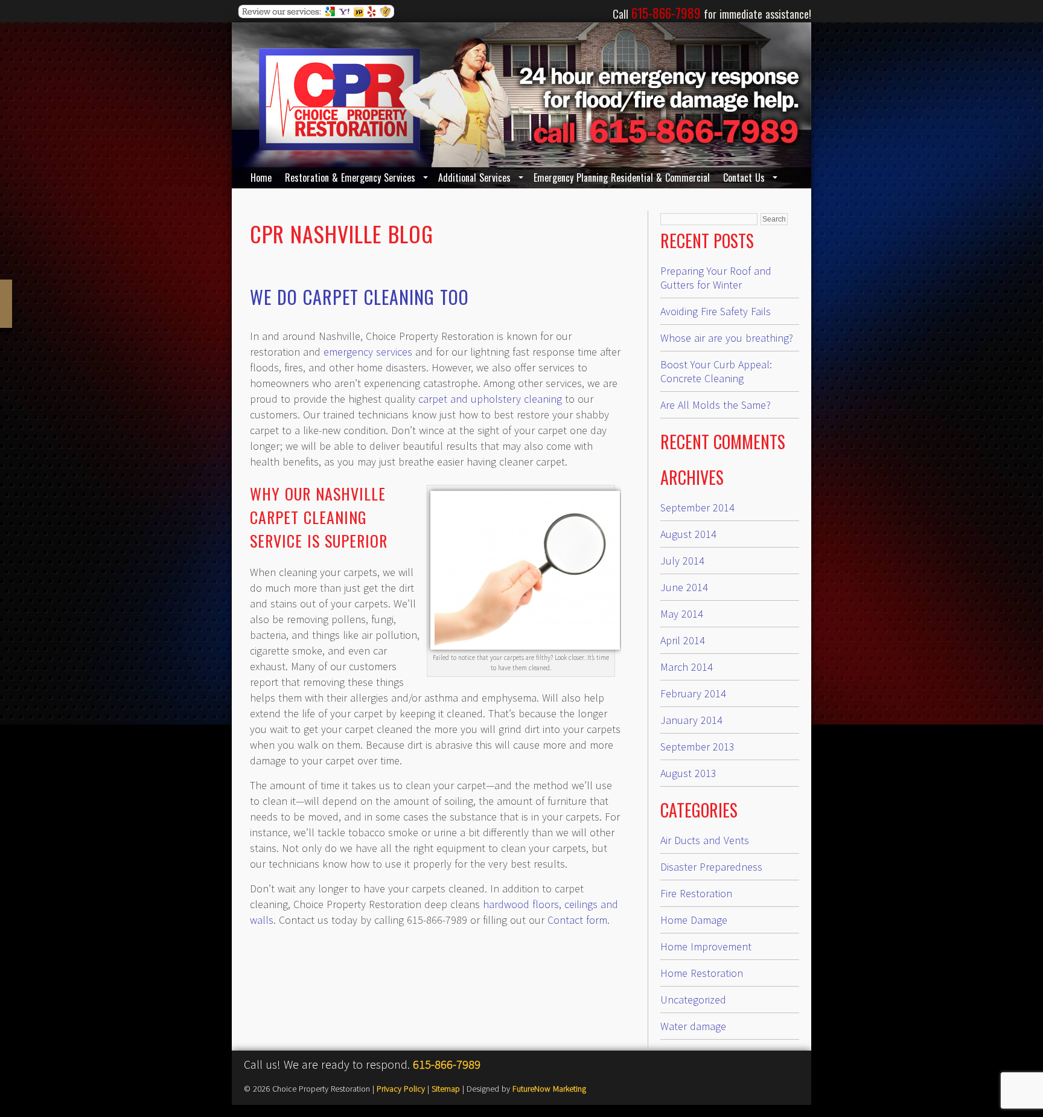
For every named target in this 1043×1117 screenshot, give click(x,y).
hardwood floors (521, 904)
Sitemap (446, 1088)
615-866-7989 (446, 1064)
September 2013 (697, 747)
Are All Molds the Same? (715, 405)
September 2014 (697, 507)
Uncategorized (693, 1000)
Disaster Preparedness (711, 867)
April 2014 (682, 640)
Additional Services (474, 177)
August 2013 (688, 773)
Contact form (577, 920)
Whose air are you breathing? (726, 338)
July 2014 (682, 561)
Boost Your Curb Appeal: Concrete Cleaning (716, 371)
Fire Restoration (696, 893)
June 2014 (684, 587)
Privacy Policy (401, 1088)
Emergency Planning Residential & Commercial (622, 177)
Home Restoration (701, 973)
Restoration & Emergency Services (350, 177)
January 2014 (691, 720)
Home (261, 177)
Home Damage (693, 920)
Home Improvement (705, 946)
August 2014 (688, 534)
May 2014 (681, 614)
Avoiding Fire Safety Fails (715, 311)
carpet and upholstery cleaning (490, 399)
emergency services (368, 352)
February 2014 (693, 693)
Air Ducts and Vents (704, 840)
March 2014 (686, 667)
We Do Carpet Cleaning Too (359, 296)
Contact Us (744, 177)
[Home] (339, 146)
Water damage (693, 1026)
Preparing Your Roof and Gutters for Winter (715, 278)
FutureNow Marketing (549, 1088)
